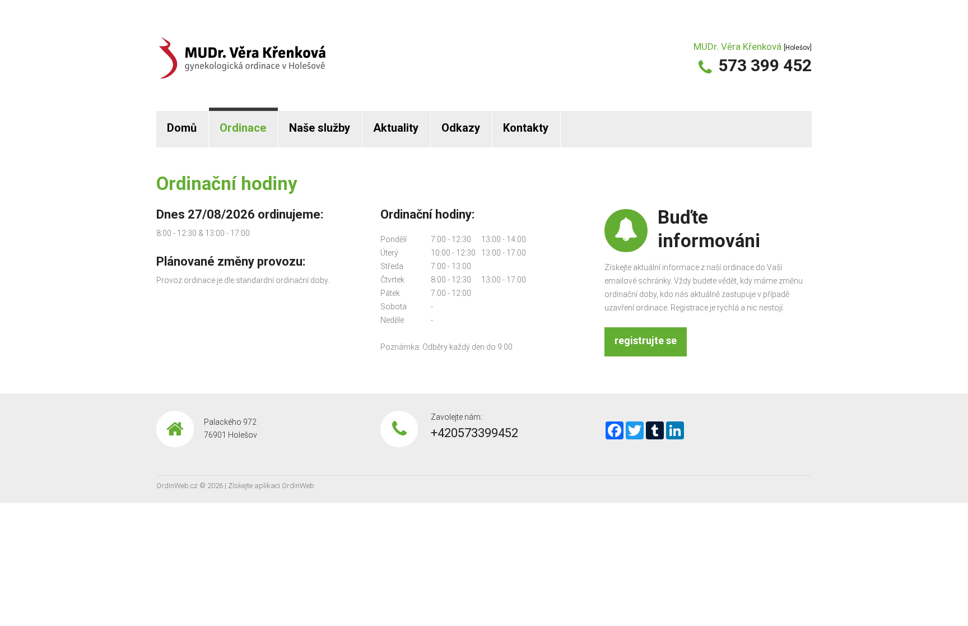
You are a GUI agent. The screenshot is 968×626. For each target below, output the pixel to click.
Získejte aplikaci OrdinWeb (271, 485)
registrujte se (646, 340)
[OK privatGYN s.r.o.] (242, 49)
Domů (182, 128)
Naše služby (319, 128)
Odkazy (460, 128)
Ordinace (243, 128)
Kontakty (525, 128)
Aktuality (395, 128)
